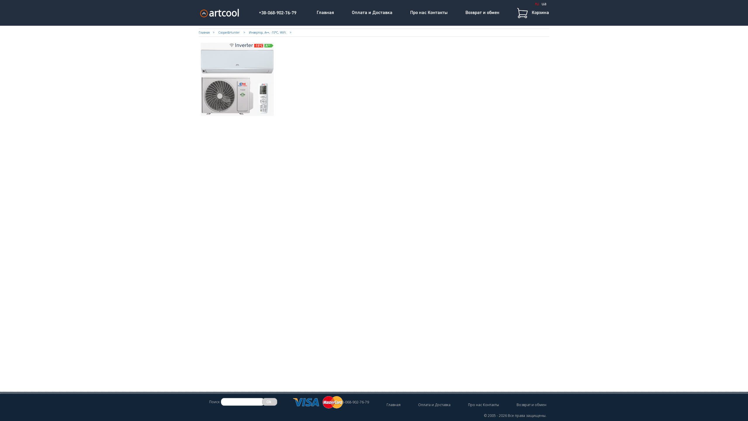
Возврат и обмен (482, 13)
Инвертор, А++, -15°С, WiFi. (268, 32)
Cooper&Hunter (229, 32)
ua (544, 3)
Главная (325, 13)
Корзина (540, 13)
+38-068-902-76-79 (277, 13)
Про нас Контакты (429, 13)
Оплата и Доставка (372, 13)
